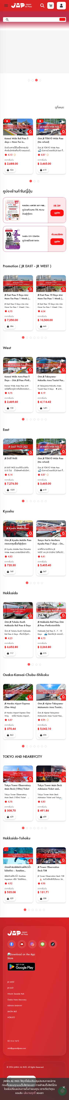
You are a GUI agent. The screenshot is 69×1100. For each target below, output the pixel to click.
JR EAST (11, 988)
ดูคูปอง (57, 212)
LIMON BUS (12, 1011)
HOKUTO (11, 1017)
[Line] (42, 944)
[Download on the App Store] (21, 957)
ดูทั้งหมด (59, 107)
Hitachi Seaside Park (16, 993)
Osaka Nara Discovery (17, 999)
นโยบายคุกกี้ (30, 1093)
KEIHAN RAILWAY (15, 1005)
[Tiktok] (53, 944)
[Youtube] (22, 944)
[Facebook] (12, 944)
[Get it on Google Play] (21, 967)
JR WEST (11, 982)
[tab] (29, 80)
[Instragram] (32, 944)
